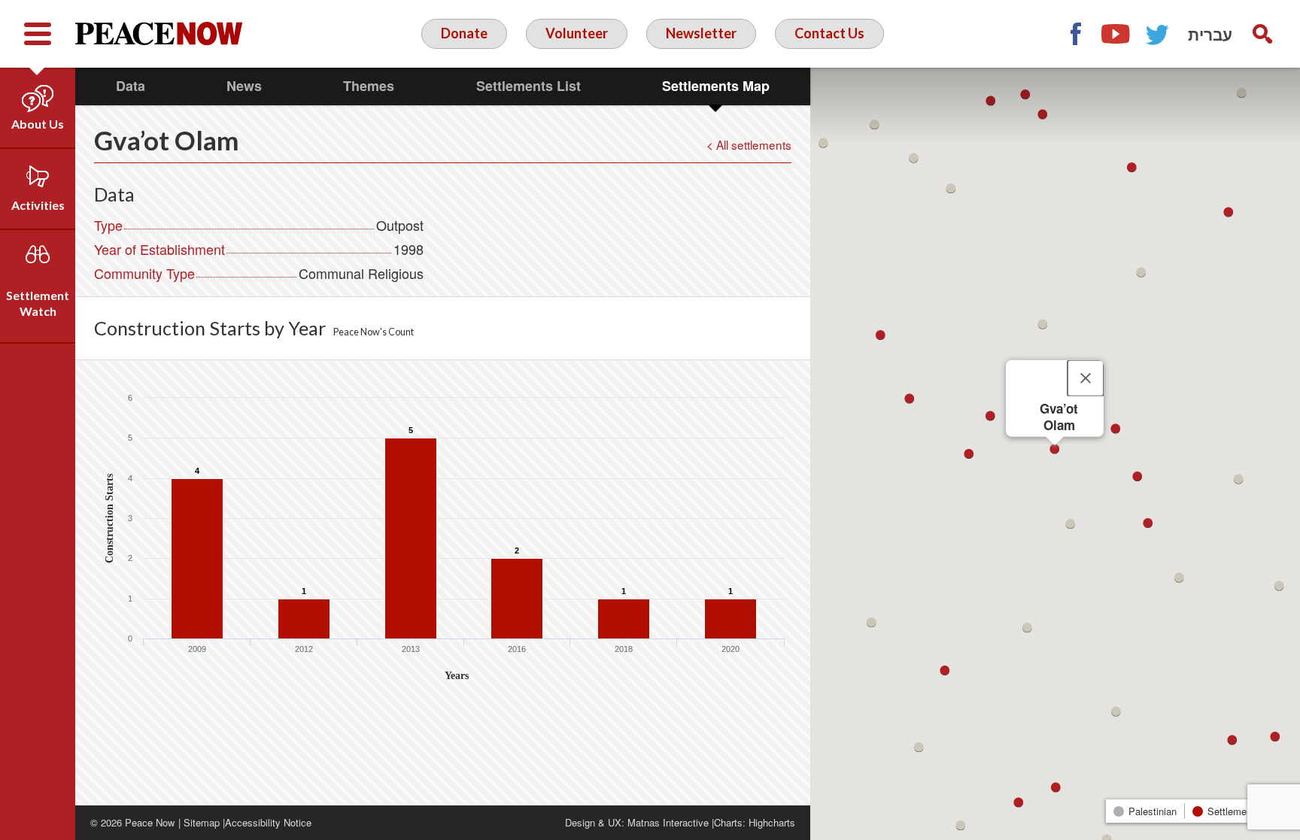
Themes (368, 86)
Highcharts (772, 822)
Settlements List (528, 86)
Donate (464, 33)
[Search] (1262, 34)
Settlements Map (716, 86)
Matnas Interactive (668, 822)
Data (130, 86)
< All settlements (748, 144)
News (244, 86)
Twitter (1158, 34)
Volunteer (576, 33)
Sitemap (202, 822)
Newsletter (701, 33)
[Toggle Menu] (38, 34)
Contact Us (829, 33)
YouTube (1116, 34)
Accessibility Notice (268, 822)
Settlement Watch (37, 303)
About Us (37, 124)
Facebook (1075, 34)
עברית (1210, 34)
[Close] (1086, 377)
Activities (38, 205)
